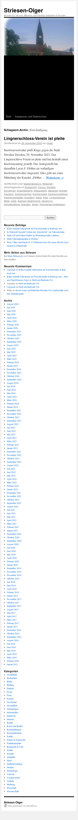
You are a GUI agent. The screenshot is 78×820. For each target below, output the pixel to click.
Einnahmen (10, 190)
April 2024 (12, 396)
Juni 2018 (11, 585)
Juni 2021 (11, 513)
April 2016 (12, 653)
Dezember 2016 (14, 629)
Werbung (11, 784)
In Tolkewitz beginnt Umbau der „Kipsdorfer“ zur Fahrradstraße (35, 231)
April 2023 (12, 437)
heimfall (63, 190)
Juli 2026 (11, 307)
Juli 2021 (11, 509)
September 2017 (14, 605)
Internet (10, 719)
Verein (35, 204)
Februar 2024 (13, 403)
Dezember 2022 (14, 451)
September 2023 (14, 420)
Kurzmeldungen (14, 729)
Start (8, 116)
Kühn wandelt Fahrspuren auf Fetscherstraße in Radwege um (34, 228)
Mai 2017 (11, 612)
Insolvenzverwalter (13, 197)
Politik (10, 736)
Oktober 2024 (13, 375)
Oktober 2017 (13, 602)
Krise (45, 197)
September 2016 (14, 636)
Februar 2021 (13, 526)
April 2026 (12, 317)
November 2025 (14, 334)
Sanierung (47, 200)
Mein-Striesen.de (15, 255)
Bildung (10, 684)
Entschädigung (25, 190)
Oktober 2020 (13, 537)
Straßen (10, 767)
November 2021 (14, 496)
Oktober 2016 (13, 633)
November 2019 (14, 571)
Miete (7, 200)
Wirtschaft (47, 183)
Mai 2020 (11, 554)
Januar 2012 (12, 664)
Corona (42, 187)
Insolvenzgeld (40, 194)
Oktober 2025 (13, 338)
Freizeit (10, 698)
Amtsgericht (31, 187)
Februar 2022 (13, 485)
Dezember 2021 (14, 492)
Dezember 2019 (14, 568)
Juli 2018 (11, 581)
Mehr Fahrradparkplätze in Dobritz (22, 238)
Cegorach (11, 269)
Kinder (10, 722)
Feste (9, 695)
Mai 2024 (11, 393)
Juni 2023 (11, 430)
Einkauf (10, 688)
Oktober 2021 (13, 499)
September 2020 (14, 540)
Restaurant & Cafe (15, 746)
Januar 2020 (12, 564)
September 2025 (14, 341)
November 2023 (14, 413)
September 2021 (14, 502)
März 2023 (12, 441)
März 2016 (12, 657)
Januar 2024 (12, 406)
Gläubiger (53, 190)
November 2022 (14, 454)
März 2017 (12, 619)
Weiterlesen (55, 177)
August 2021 (13, 506)
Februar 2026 (13, 324)
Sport (9, 760)
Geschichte (12, 702)
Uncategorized (13, 777)
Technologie (12, 770)
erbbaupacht (40, 190)
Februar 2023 (13, 444)
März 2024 (12, 400)
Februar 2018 (13, 592)
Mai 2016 (11, 650)
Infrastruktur (12, 712)
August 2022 (13, 465)
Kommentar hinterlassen (52, 204)
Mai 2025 (11, 351)
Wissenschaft (13, 791)
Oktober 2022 (13, 458)
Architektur (12, 674)
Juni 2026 (11, 310)
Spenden (26, 204)
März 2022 (12, 482)
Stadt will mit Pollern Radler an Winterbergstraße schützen (33, 235)
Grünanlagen (12, 708)
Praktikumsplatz (14, 743)
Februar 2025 (13, 362)
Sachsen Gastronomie (29, 200)
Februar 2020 (13, 561)
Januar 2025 (12, 365)
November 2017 (14, 599)
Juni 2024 (11, 389)
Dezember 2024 (14, 369)
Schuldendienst (12, 204)
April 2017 (12, 616)
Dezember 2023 (14, 410)
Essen (9, 691)
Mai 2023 (11, 434)
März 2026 (12, 321)
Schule (10, 750)
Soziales (10, 753)
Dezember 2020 (14, 533)
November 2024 (14, 372)
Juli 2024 (11, 386)
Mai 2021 (11, 516)
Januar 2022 (12, 489)
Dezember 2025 (14, 331)
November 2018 (14, 575)
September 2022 (14, 461)
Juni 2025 (11, 348)
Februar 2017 (13, 623)
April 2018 (12, 588)
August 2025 (13, 345)
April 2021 (12, 520)
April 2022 (12, 478)
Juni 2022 (11, 472)
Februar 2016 (13, 660)
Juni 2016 (11, 647)
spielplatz (11, 756)
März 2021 (12, 523)
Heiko (50, 143)
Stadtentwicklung (32, 183)
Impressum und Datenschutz (31, 116)
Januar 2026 (12, 327)
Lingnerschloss (57, 197)
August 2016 (13, 640)
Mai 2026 (11, 314)
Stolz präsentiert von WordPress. (22, 805)
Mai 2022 (11, 475)
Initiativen (11, 715)
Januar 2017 (12, 626)
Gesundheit (12, 705)
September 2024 (14, 379)
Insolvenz (9, 194)
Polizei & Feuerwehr (16, 739)
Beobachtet (12, 677)
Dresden (51, 187)
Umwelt (10, 774)
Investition (29, 197)
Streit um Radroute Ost (42, 279)
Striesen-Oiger (23, 10)
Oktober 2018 (13, 578)
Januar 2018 (12, 595)
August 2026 (13, 303)
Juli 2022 (11, 468)
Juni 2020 (11, 551)
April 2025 (12, 355)
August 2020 (13, 544)
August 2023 (13, 424)
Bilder (9, 681)
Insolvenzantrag (23, 194)
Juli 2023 (11, 427)
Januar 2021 (12, 530)
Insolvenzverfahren (58, 194)
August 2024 (13, 382)
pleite (13, 200)
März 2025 (12, 358)
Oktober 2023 (13, 417)
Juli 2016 (11, 643)
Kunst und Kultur (15, 726)
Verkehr (10, 780)
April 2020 (12, 557)
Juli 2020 (11, 547)
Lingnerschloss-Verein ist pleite (34, 138)
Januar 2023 (12, 448)
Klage (39, 197)
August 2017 (13, 609)
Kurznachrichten (14, 732)
